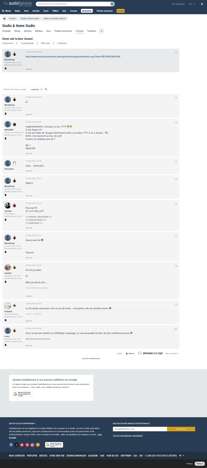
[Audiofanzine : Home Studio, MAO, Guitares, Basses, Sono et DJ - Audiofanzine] (17, 3)
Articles (28, 31)
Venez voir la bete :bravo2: (17, 39)
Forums (12, 18)
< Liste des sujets (171, 353)
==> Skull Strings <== (34, 223)
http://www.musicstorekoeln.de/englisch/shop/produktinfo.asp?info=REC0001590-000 (73, 56)
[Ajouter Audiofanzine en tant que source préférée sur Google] (22, 394)
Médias (39, 31)
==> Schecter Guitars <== (36, 220)
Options (131, 353)
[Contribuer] (101, 31)
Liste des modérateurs (91, 359)
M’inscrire (181, 429)
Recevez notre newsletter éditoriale (131, 424)
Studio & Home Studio (30, 18)
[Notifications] (202, 4)
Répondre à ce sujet (153, 353)
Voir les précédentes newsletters (128, 435)
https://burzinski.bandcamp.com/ (38, 339)
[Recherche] (112, 4)
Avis (48, 31)
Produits (6, 31)
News (17, 31)
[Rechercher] (46, 89)
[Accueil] (4, 18)
